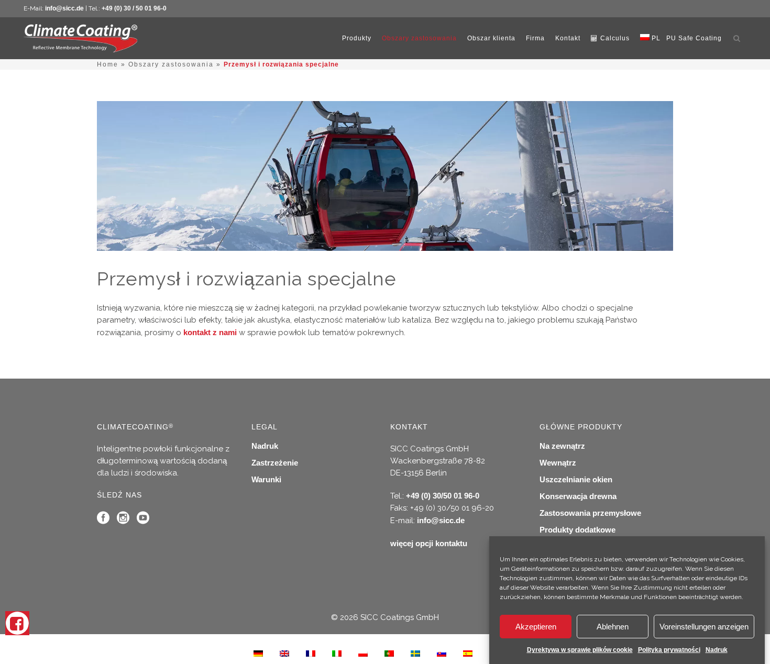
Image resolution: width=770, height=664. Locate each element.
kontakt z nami (210, 332)
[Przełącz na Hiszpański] (467, 653)
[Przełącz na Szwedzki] (415, 653)
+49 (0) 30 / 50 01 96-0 (134, 8)
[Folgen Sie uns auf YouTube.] (143, 520)
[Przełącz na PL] (363, 653)
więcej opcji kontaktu (428, 543)
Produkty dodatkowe (577, 529)
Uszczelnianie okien (576, 479)
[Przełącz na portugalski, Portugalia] (389, 653)
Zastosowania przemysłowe (590, 512)
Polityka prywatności (669, 650)
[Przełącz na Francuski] (310, 653)
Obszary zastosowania (171, 64)
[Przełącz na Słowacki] (441, 653)
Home (107, 64)
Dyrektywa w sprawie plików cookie (580, 650)
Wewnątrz (558, 462)
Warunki (266, 479)
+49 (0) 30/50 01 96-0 (442, 495)
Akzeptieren (535, 626)
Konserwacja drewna (578, 496)
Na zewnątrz (562, 445)
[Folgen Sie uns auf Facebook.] (103, 520)
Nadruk (717, 650)
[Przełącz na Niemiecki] (258, 653)
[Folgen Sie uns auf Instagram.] (123, 520)
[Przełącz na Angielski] (284, 653)
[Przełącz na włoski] (336, 653)
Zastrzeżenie (274, 462)
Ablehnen (613, 626)
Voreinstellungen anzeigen (704, 626)
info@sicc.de (64, 8)
